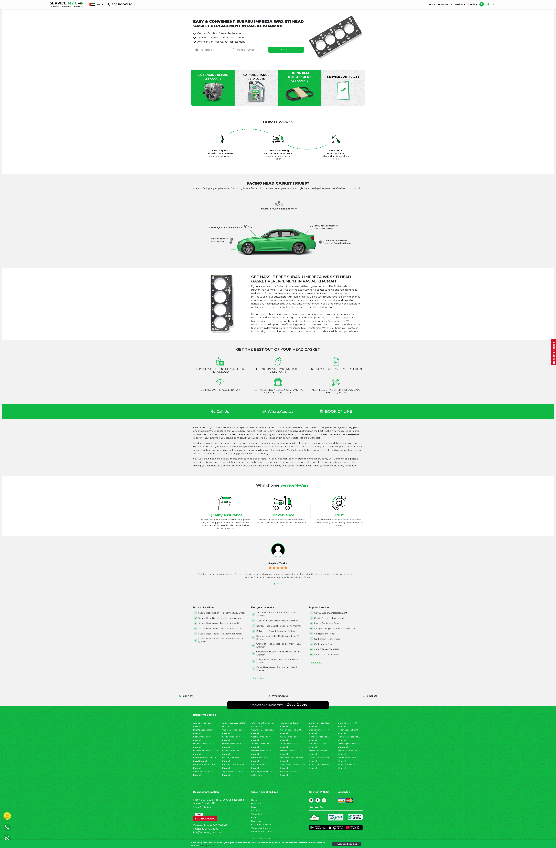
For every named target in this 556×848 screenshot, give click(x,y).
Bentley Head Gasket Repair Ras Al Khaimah (278, 626)
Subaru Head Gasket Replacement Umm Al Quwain (220, 640)
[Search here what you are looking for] (481, 4)
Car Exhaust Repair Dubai (327, 639)
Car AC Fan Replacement (327, 654)
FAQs (253, 807)
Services (459, 4)
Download (256, 821)
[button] (274, 583)
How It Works (445, 4)
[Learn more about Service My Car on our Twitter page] (311, 800)
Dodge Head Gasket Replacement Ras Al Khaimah (277, 661)
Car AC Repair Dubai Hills (326, 649)
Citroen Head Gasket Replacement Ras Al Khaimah (277, 653)
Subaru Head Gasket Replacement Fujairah (220, 628)
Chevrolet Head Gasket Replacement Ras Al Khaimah (278, 645)
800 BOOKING (205, 818)
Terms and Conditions (261, 838)
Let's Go (286, 49)
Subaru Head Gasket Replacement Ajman (219, 618)
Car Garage (256, 814)
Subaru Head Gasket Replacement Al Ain (219, 623)
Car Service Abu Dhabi (261, 831)
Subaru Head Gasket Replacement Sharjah (220, 633)
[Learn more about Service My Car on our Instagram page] (324, 800)
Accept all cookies (347, 844)
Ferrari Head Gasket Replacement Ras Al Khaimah (277, 669)
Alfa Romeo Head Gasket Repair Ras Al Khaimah (276, 614)
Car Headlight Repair (324, 633)
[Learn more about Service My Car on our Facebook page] (318, 800)
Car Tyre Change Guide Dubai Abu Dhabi (334, 628)
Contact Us (256, 810)
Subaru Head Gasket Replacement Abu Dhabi (221, 613)
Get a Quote (297, 705)
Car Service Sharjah (260, 828)
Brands (472, 4)
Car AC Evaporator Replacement (330, 613)
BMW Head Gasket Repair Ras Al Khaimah (277, 631)
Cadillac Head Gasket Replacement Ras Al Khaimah (277, 637)
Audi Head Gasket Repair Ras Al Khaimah (277, 620)
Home (433, 4)
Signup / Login (497, 4)
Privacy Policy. (207, 845)
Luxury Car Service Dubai (326, 623)
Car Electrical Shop (323, 644)
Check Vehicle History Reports (329, 618)
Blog (253, 817)
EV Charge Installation (261, 824)
